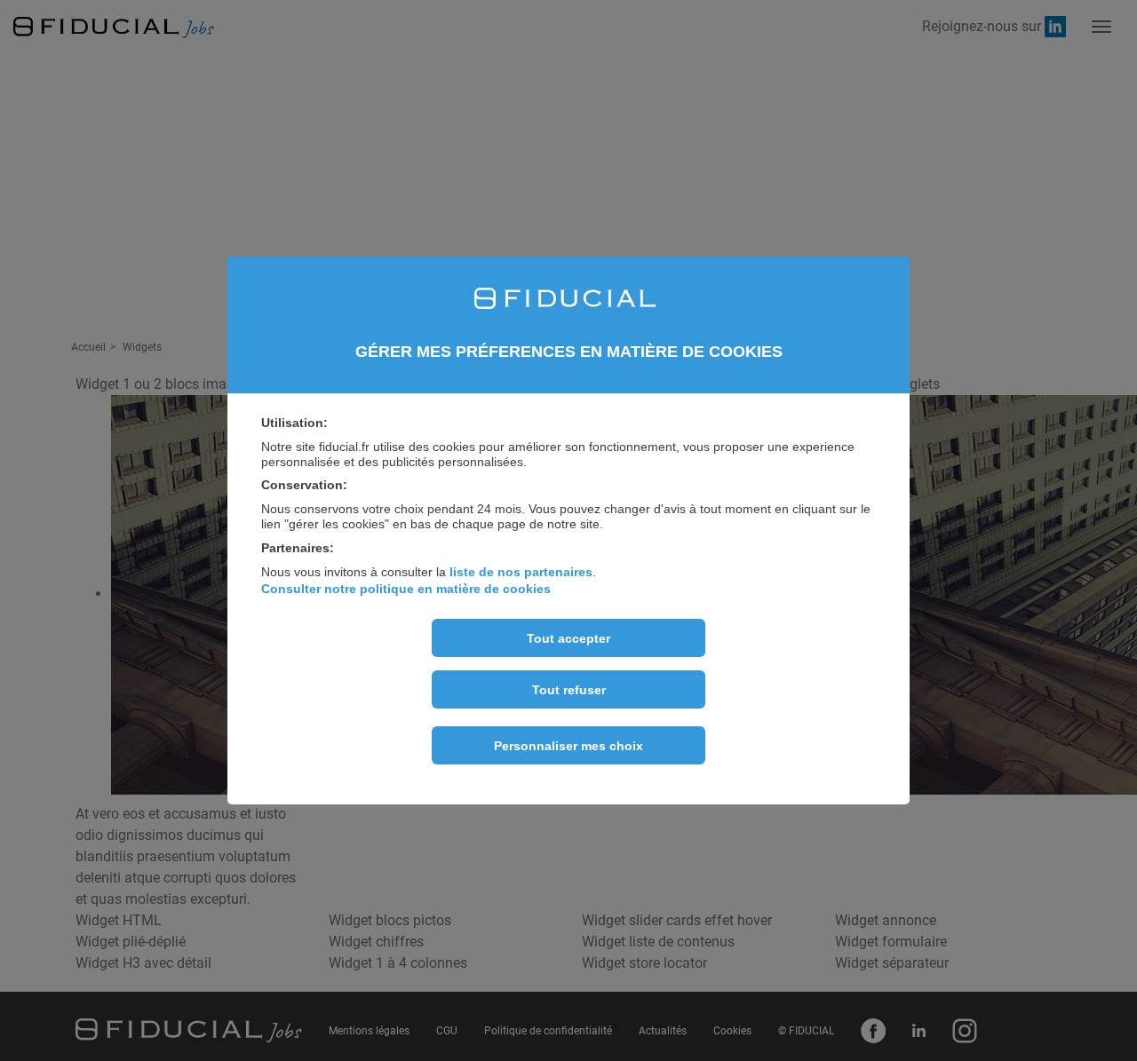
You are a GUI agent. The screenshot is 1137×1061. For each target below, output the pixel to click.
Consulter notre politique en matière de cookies (406, 589)
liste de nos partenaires (520, 572)
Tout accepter (568, 638)
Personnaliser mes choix (568, 746)
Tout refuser (569, 690)
